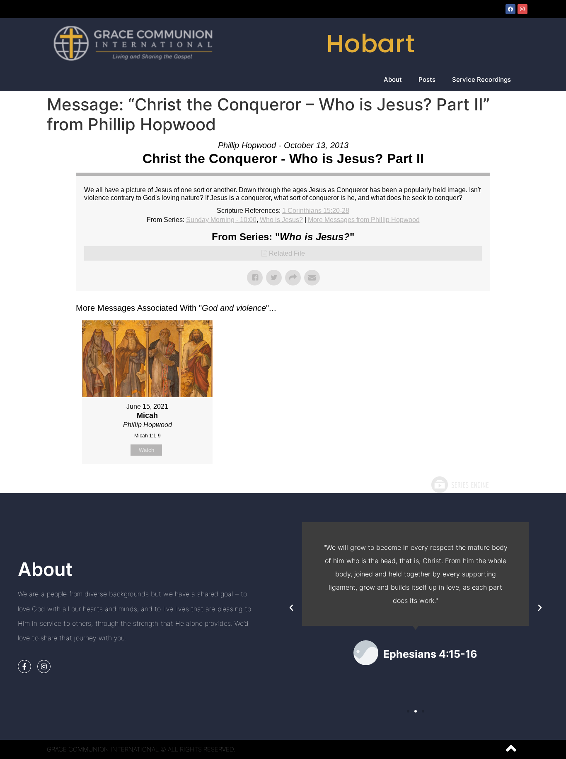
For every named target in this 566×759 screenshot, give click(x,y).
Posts (426, 79)
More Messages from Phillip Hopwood (364, 219)
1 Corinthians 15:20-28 (315, 210)
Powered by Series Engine (459, 484)
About (393, 79)
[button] (291, 608)
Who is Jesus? (281, 219)
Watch (146, 450)
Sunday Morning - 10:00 (221, 219)
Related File (287, 253)
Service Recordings (481, 79)
